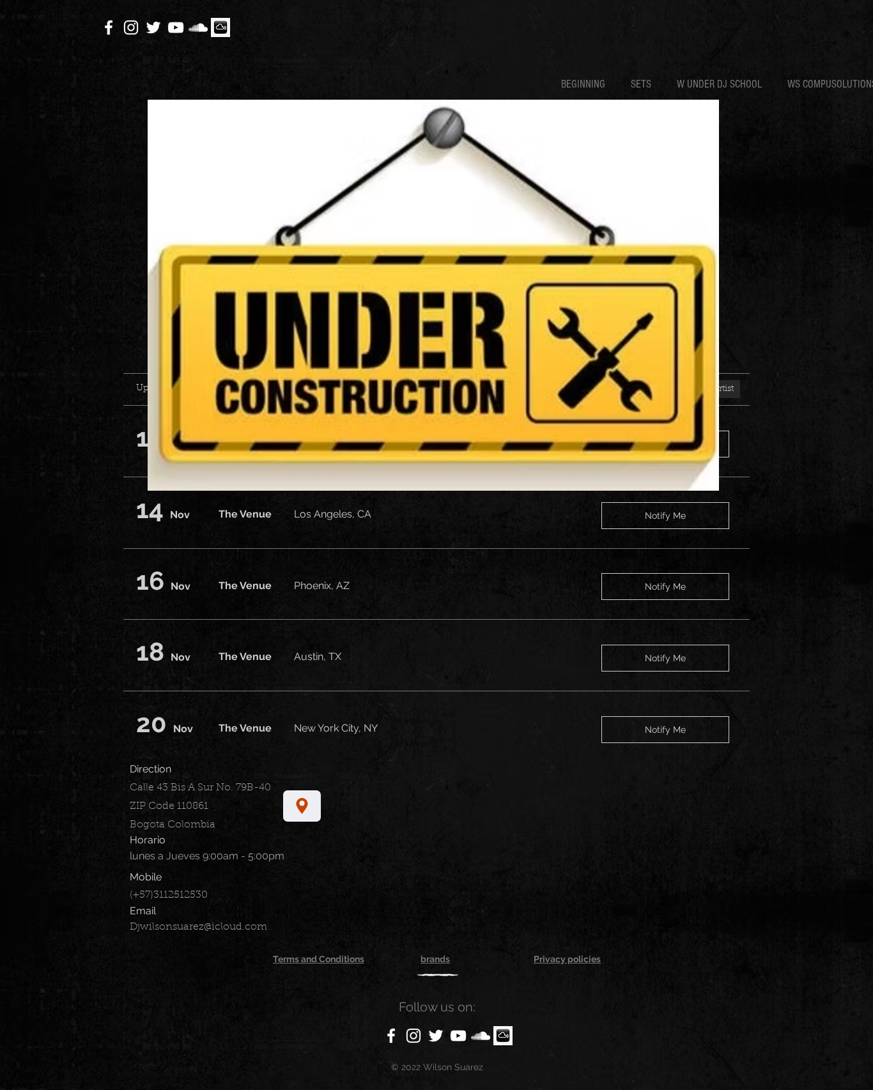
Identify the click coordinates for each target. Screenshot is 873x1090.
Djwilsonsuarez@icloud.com (198, 927)
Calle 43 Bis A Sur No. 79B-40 (200, 788)
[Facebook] (108, 27)
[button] (644, 84)
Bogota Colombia (172, 825)
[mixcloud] (220, 27)
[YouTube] (175, 27)
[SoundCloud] (198, 27)
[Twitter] (153, 27)
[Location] (302, 806)
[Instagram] (131, 27)
